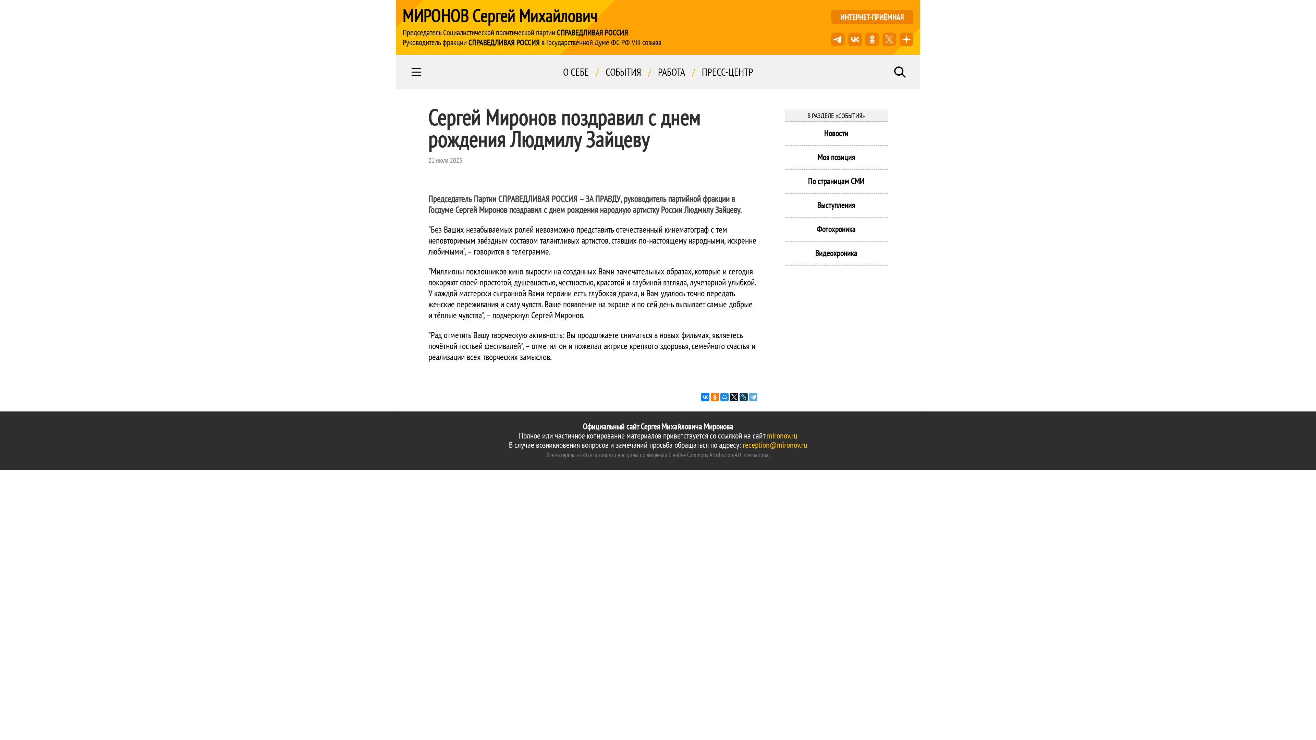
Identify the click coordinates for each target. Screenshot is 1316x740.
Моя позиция (836, 157)
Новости (836, 133)
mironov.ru (782, 435)
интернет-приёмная (872, 17)
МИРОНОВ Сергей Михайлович (500, 15)
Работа (671, 72)
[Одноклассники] (715, 397)
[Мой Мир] (724, 397)
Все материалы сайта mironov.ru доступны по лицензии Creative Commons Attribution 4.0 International (658, 455)
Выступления (836, 205)
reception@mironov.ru (775, 445)
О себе (576, 72)
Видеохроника (836, 253)
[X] (734, 397)
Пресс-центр (727, 72)
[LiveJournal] (744, 397)
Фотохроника (836, 229)
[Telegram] (753, 397)
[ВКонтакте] (705, 397)
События (623, 72)
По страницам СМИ (836, 181)
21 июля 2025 (445, 160)
